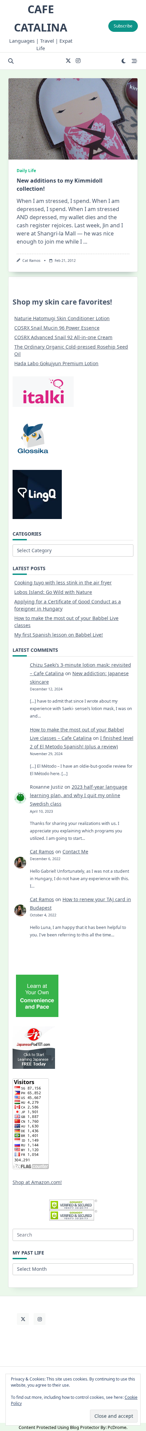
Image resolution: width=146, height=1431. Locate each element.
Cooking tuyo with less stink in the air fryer (63, 582)
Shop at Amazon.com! (37, 1182)
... (85, 241)
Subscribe (123, 26)
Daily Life (26, 170)
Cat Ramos (31, 260)
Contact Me (75, 851)
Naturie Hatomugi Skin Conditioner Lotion (62, 318)
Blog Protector (84, 1427)
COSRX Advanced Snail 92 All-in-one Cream (63, 337)
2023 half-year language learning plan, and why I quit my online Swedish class (78, 795)
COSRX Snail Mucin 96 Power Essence (56, 328)
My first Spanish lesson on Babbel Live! (58, 634)
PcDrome (117, 1427)
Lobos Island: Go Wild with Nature (53, 592)
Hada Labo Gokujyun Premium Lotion (56, 363)
